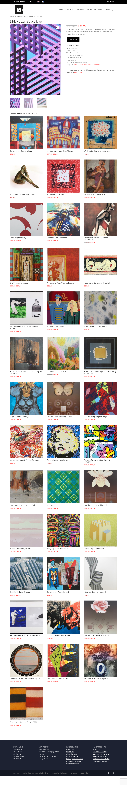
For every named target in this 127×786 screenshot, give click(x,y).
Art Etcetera (98, 10)
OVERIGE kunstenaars (21, 16)
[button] (57, 27)
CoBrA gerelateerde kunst (74, 759)
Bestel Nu (73, 39)
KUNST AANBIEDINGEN (74, 764)
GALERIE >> (78, 72)
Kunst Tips (96, 749)
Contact (107, 10)
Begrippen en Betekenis (101, 754)
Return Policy (84, 773)
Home (61, 10)
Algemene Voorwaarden (69, 773)
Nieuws (89, 10)
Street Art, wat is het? (100, 756)
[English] (43, 2)
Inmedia (37, 773)
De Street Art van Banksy (101, 759)
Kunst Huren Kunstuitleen (101, 761)
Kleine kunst (70, 749)
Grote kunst (70, 752)
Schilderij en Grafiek (99, 752)
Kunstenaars (80, 10)
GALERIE (68, 10)
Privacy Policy (54, 773)
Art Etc (22, 773)
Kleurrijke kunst (71, 754)
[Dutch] (38, 2)
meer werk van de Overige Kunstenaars (87, 65)
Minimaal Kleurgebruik (74, 756)
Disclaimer (44, 773)
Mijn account (110, 1)
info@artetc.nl (17, 749)
